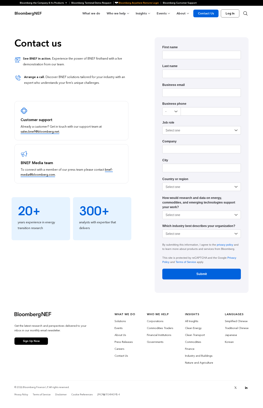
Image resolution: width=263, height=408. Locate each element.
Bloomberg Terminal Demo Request (91, 3)
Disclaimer (61, 394)
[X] (235, 387)
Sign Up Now (31, 341)
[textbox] (211, 111)
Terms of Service (186, 261)
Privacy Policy (21, 394)
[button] (44, 3)
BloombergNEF (28, 13)
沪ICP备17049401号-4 (108, 394)
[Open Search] (245, 13)
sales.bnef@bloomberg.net (40, 132)
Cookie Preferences (82, 394)
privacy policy (225, 244)
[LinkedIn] (246, 387)
